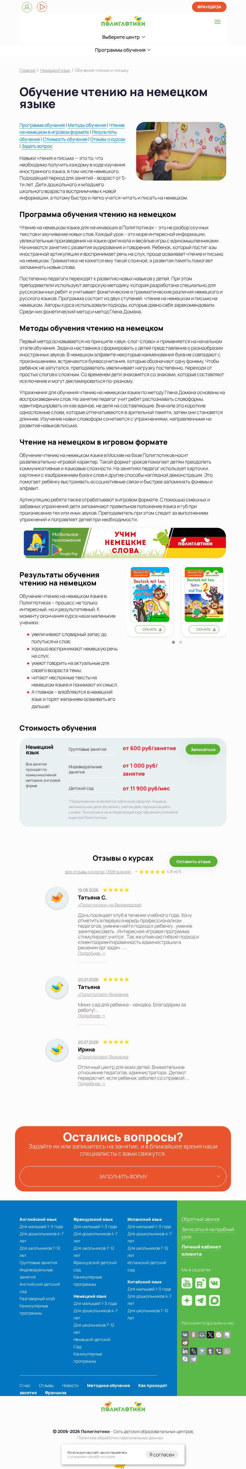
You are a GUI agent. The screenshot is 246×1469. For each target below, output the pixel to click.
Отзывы (46, 1385)
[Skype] (185, 1359)
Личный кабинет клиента (201, 1250)
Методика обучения (108, 1385)
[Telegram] (193, 1359)
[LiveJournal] (193, 1351)
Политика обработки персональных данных (120, 1437)
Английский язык (38, 1219)
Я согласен (161, 1454)
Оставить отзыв (193, 861)
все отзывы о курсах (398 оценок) (123, 871)
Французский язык (93, 1219)
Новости (70, 1385)
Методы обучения (87, 125)
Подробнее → (91, 953)
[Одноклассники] (193, 1334)
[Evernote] (227, 1334)
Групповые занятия (38, 1262)
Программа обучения (42, 125)
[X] (210, 1334)
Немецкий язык (90, 1296)
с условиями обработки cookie (91, 1456)
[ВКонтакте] (185, 1334)
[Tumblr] (210, 1351)
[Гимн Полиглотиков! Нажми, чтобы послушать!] (42, 7)
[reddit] (185, 1342)
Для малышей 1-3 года (41, 1226)
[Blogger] (218, 1334)
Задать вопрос (37, 146)
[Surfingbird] (202, 1351)
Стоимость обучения (65, 139)
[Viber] (218, 1351)
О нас (25, 1385)
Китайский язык (145, 1282)
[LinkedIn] (185, 1351)
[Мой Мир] (202, 1334)
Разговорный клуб (37, 1298)
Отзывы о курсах (107, 139)
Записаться (202, 749)
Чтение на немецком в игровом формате (72, 128)
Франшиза (209, 7)
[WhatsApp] (227, 1351)
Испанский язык (145, 1219)
